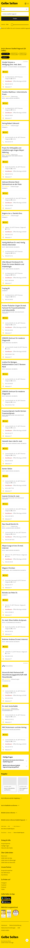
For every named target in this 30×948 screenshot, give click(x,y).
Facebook (3, 885)
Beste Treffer (5, 54)
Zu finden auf (5, 879)
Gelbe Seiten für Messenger (8, 860)
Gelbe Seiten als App (6, 858)
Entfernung (23, 54)
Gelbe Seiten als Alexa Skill (8, 862)
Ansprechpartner (5, 843)
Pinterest (3, 887)
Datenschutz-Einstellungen (8, 928)
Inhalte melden (5, 930)
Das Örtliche (4, 875)
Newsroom (4, 856)
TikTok (3, 889)
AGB (19, 928)
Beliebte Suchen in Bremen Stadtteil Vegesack (13, 820)
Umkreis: (4, 24)
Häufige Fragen (5, 846)
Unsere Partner (6, 867)
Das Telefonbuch (5, 872)
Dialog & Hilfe (6, 840)
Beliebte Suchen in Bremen (8, 813)
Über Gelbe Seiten (7, 853)
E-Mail (5, 72)
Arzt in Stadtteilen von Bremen (9, 805)
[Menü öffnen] (28, 3)
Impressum (4, 925)
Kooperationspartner (6, 870)
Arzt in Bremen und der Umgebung (10, 798)
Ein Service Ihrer (7, 941)
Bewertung (14, 54)
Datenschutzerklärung (15, 925)
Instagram (4, 883)
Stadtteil (4, 57)
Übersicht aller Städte (7, 848)
